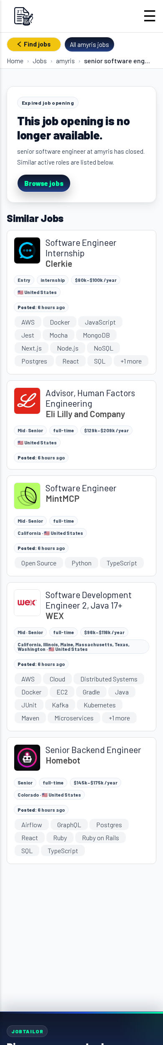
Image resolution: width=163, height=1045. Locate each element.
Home (15, 61)
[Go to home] (23, 16)
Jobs (40, 61)
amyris (65, 61)
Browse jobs (44, 183)
